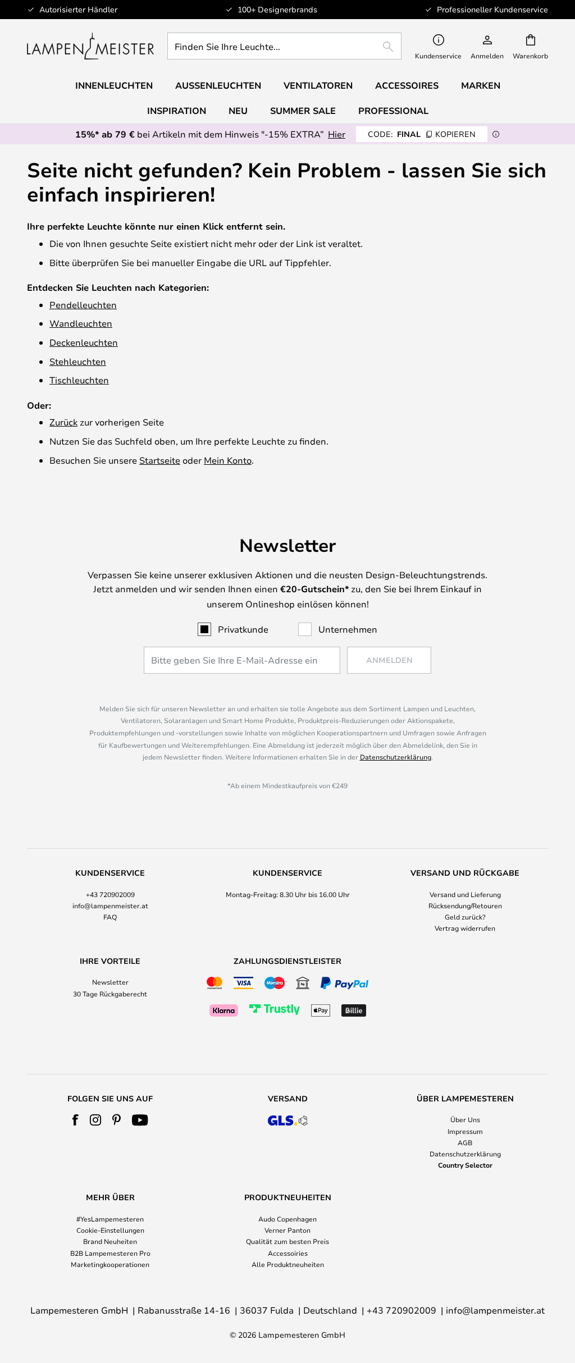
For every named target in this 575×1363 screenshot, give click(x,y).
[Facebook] (75, 1120)
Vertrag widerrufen (465, 927)
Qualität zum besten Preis (287, 1241)
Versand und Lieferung (465, 894)
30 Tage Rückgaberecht (110, 993)
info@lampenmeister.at (110, 905)
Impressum (465, 1131)
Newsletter (110, 981)
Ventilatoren (318, 85)
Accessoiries (288, 1252)
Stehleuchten (77, 361)
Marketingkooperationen (110, 1264)
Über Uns (465, 1119)
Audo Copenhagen (287, 1218)
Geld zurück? (465, 916)
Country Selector (465, 1164)
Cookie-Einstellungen (110, 1229)
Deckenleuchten (83, 342)
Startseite (159, 460)
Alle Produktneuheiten (288, 1264)
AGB (465, 1142)
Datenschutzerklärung (395, 756)
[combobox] (284, 46)
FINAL (422, 134)
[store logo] (90, 46)
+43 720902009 (110, 894)
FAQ (110, 916)
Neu (238, 110)
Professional (393, 110)
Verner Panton (287, 1229)
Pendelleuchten (83, 304)
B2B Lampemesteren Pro (110, 1252)
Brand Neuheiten (110, 1241)
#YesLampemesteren (110, 1218)
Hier (336, 134)
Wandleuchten (80, 323)
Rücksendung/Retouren (465, 905)
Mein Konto (228, 460)
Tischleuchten (79, 380)
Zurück (63, 422)
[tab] (110, 901)
